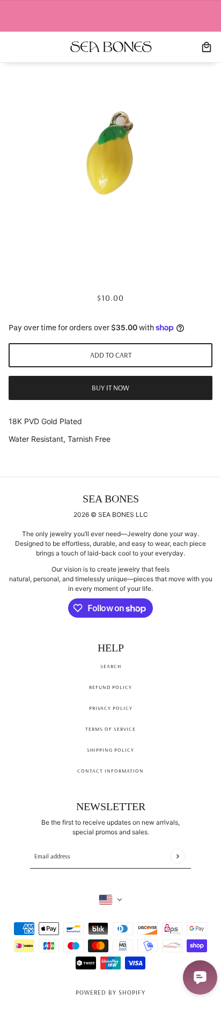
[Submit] (177, 856)
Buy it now (110, 387)
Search (110, 666)
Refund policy (110, 687)
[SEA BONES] (111, 47)
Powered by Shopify (110, 992)
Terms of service (110, 728)
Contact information (110, 770)
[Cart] (206, 47)
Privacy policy (110, 708)
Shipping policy (110, 749)
